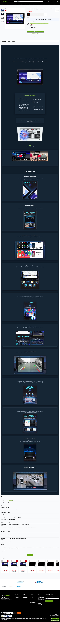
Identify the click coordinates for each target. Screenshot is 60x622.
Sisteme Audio (43, 4)
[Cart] (58, 1)
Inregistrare (31, 597)
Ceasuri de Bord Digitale (22, 4)
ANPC (23, 598)
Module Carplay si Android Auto (12, 4)
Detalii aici (45, 14)
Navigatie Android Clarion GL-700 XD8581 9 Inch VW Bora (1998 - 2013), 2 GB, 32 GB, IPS (50, 568)
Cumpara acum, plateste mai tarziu (37, 14)
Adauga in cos (35, 31)
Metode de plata (32, 601)
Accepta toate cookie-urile (55, 618)
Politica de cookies (31, 618)
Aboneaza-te (49, 600)
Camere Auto (30, 4)
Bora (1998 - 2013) (10, 500)
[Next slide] (58, 566)
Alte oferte (13, 41)
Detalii (5, 41)
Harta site (16, 601)
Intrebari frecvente (25, 597)
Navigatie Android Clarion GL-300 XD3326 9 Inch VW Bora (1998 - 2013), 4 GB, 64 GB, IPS (41, 568)
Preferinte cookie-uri (3, 620)
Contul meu (31, 596)
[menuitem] (2, 10)
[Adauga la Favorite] (7, 566)
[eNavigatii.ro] (4, 1)
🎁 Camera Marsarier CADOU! (31, 21)
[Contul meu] (54, 1)
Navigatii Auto (3, 4)
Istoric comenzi (32, 598)
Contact (54, 4)
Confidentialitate (17, 597)
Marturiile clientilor (17, 598)
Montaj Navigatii (49, 4)
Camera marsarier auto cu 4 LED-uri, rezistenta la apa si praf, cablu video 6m (39, 23)
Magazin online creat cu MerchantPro (54, 615)
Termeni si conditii (17, 596)
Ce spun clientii (9, 41)
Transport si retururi (32, 602)
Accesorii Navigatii (36, 4)
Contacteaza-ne (25, 596)
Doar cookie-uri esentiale (55, 620)
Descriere (2, 41)
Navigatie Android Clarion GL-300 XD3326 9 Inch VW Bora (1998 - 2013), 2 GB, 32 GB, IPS (32, 568)
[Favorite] (49, 1)
